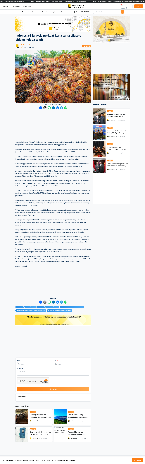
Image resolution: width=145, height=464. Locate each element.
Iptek (54, 12)
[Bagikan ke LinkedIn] (53, 107)
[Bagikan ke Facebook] (40, 107)
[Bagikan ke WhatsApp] (65, 107)
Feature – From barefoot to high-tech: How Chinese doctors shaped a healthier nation (46, 1)
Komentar (20, 368)
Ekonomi (35, 12)
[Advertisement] (53, 125)
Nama (19, 360)
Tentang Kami (16, 6)
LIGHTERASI (84, 12)
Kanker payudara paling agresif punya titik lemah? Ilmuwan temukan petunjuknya (107, 1)
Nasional (25, 12)
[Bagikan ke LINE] (49, 107)
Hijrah (75, 12)
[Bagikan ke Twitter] (44, 107)
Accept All (137, 460)
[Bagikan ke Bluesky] (57, 107)
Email (56, 360)
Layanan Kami (27, 6)
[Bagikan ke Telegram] (61, 107)
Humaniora (45, 12)
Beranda (5, 6)
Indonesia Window (28, 45)
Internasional (64, 12)
